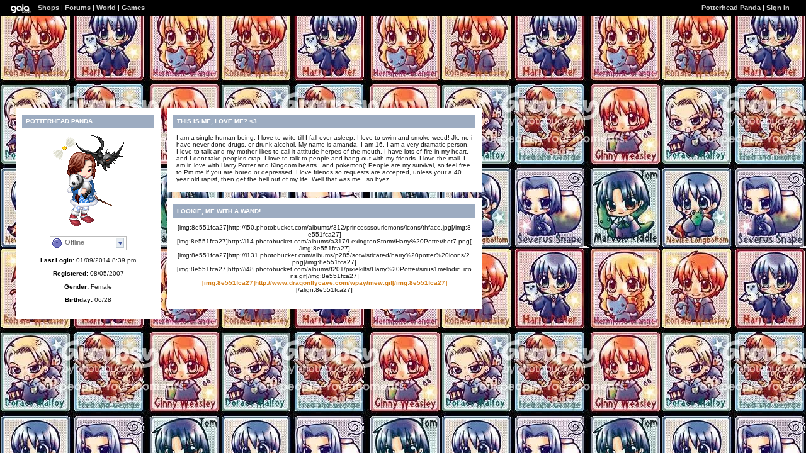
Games (133, 7)
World (106, 7)
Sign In (778, 7)
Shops (48, 7)
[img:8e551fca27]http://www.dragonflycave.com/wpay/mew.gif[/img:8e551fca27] (324, 282)
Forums (78, 7)
